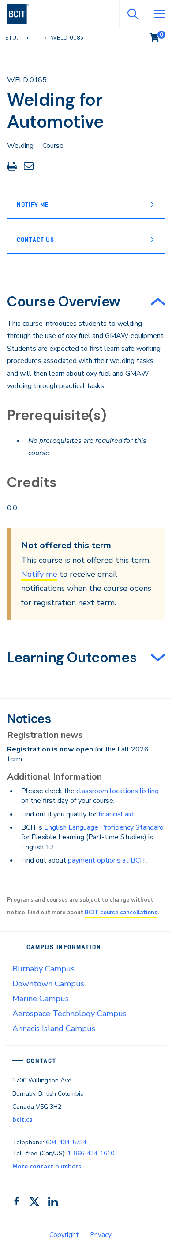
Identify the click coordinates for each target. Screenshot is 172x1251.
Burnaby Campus (43, 968)
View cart (160, 35)
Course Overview (63, 301)
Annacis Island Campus (53, 1028)
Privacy (101, 1234)
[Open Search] (132, 14)
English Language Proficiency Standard (104, 827)
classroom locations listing (117, 791)
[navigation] (21, 14)
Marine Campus (40, 998)
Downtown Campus (48, 983)
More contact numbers (46, 1166)
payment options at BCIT (107, 860)
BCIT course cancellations (121, 913)
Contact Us (35, 239)
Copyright (64, 1234)
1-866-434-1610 (90, 1153)
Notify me (39, 574)
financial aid (116, 814)
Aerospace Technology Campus (69, 1013)
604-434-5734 (66, 1142)
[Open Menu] (159, 14)
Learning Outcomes (72, 657)
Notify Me (33, 204)
